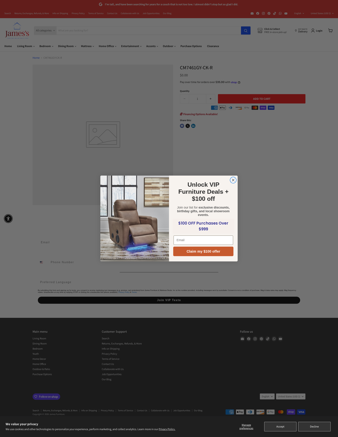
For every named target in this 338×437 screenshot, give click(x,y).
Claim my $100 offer (203, 251)
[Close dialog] (233, 180)
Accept (280, 426)
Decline (314, 426)
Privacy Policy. (167, 429)
